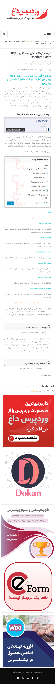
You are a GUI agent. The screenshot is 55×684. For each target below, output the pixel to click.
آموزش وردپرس (33, 76)
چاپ (18, 64)
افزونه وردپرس (21, 103)
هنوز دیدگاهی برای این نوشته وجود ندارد (38, 63)
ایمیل (11, 64)
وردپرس (30, 87)
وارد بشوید (34, 391)
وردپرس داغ (35, 61)
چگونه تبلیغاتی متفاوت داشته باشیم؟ (27, 303)
